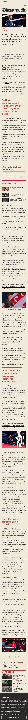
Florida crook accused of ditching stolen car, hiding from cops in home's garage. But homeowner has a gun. (18, 199)
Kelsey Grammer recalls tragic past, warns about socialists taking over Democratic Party (17, 189)
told (18, 145)
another (13, 76)
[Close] (26, 695)
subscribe (5, 1)
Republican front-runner (15, 118)
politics (4, 30)
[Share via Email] (15, 657)
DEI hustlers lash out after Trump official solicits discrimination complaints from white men (13, 426)
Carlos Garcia (16, 678)
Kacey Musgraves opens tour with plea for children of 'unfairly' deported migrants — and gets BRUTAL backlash (19, 688)
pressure (17, 125)
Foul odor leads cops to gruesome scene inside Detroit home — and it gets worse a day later (19, 676)
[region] (14, 706)
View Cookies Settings (14, 717)
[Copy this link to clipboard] (18, 657)
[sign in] (1, 1)
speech (7, 82)
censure (11, 132)
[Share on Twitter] (12, 657)
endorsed (7, 123)
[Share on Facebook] (9, 657)
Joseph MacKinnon (7, 44)
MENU (24, 5)
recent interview (9, 247)
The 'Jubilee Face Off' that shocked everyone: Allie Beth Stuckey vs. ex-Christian (19, 682)
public (13, 125)
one (10, 76)
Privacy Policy (16, 714)
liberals (13, 540)
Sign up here (18, 635)
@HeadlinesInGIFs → (14, 667)
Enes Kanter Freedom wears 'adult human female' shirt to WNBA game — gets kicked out (18, 194)
